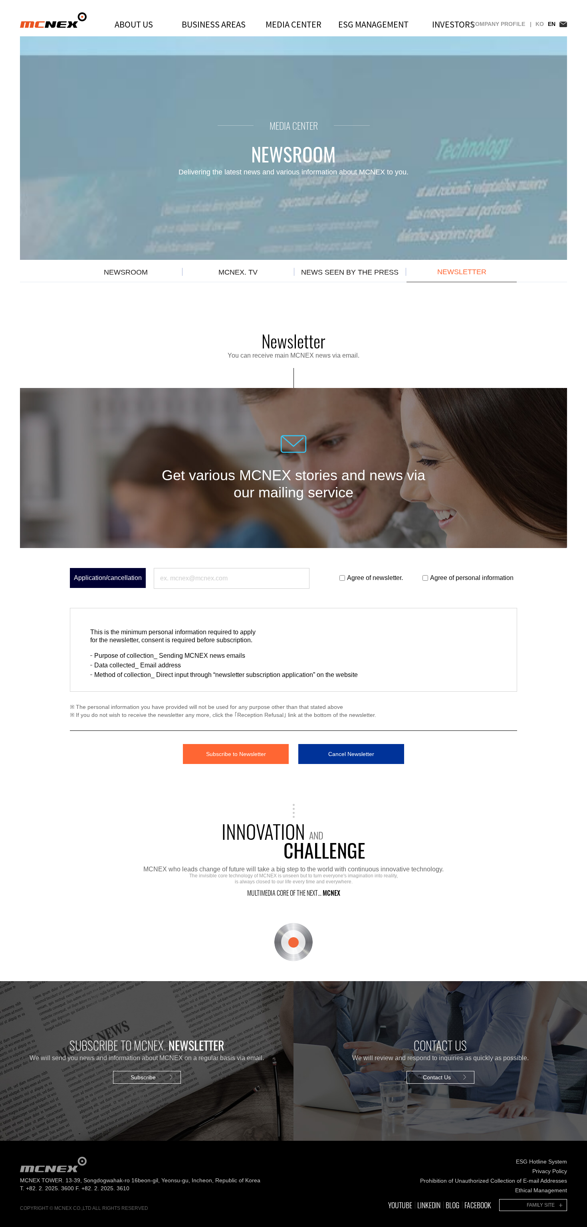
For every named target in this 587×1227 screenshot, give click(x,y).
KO (539, 24)
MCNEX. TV (238, 272)
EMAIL (563, 24)
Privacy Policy (549, 1171)
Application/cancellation (108, 577)
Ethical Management (541, 1190)
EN (551, 24)
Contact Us (437, 1077)
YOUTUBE (400, 1205)
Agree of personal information (472, 577)
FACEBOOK (477, 1205)
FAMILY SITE (541, 1205)
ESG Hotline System (541, 1161)
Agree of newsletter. (375, 577)
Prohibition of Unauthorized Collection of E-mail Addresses (493, 1181)
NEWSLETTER (461, 272)
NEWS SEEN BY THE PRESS (350, 272)
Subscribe (143, 1077)
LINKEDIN (428, 1205)
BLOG (452, 1205)
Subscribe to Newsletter (236, 754)
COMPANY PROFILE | (501, 24)
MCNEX (53, 20)
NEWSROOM (126, 272)
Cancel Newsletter (351, 754)
